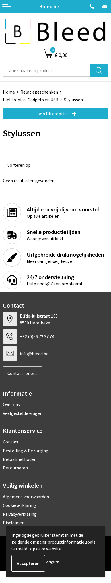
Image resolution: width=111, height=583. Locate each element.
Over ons (11, 404)
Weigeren (52, 562)
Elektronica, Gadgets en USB (30, 99)
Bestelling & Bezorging (25, 450)
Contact (11, 442)
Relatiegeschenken (39, 92)
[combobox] (46, 70)
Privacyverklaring (20, 514)
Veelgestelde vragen (22, 413)
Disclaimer (13, 522)
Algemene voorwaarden (26, 496)
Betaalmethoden (19, 459)
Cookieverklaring (19, 505)
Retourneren (15, 468)
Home (9, 92)
